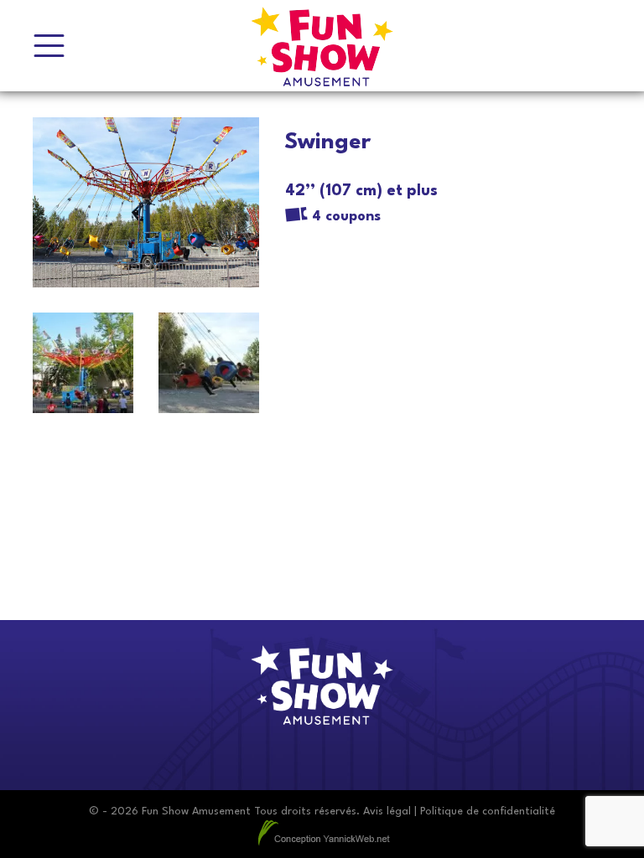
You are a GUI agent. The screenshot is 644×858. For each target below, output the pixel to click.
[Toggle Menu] (49, 46)
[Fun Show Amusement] (322, 46)
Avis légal (387, 811)
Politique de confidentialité (487, 811)
